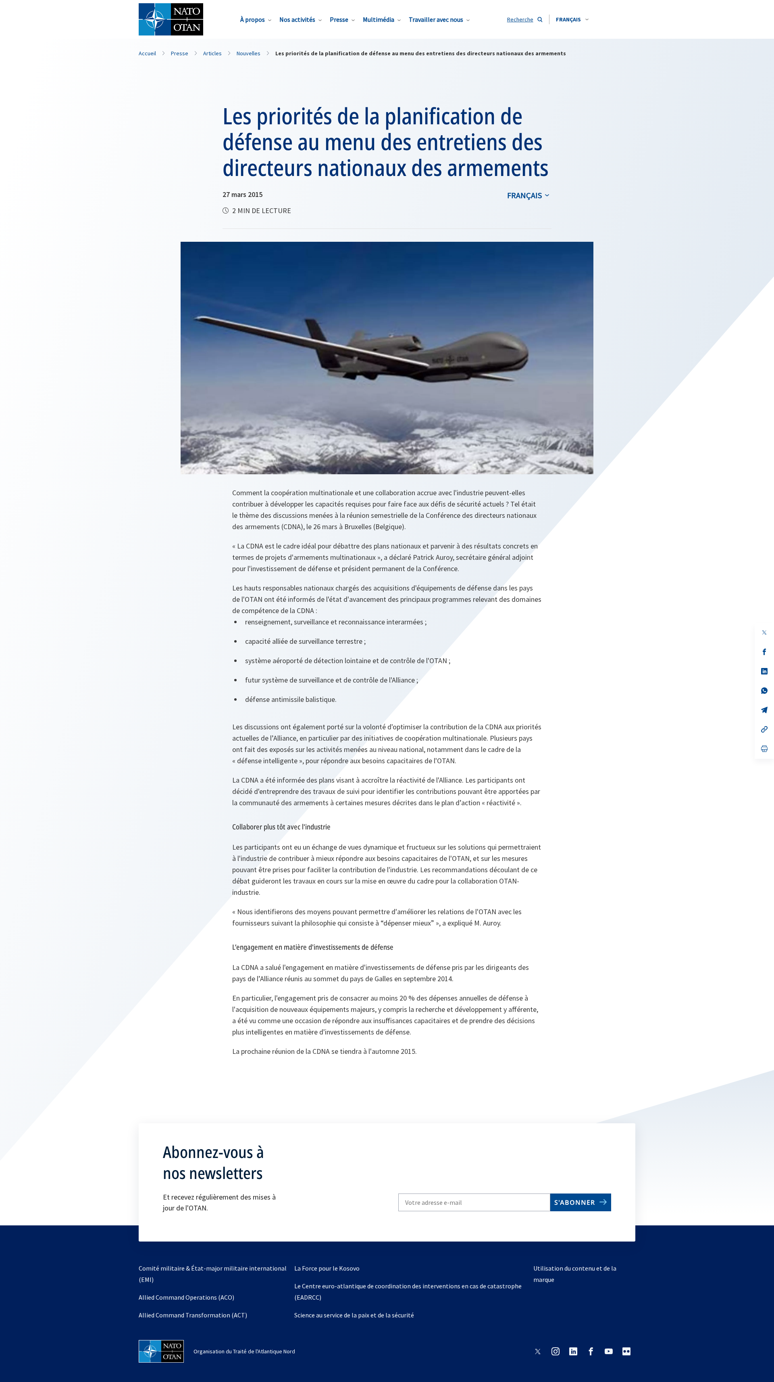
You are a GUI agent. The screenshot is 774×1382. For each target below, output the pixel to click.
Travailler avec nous (436, 19)
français (524, 195)
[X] (764, 632)
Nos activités (297, 19)
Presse (339, 19)
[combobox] (572, 19)
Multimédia (378, 19)
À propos (252, 19)
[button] (572, 19)
